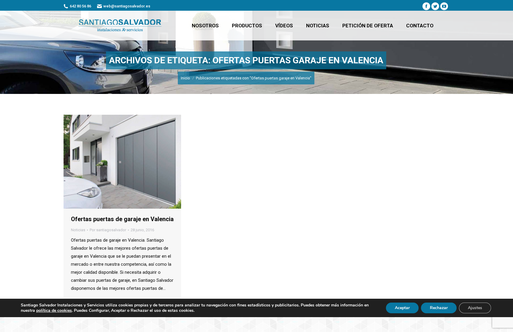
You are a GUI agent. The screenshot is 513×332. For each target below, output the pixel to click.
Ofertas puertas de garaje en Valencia (122, 219)
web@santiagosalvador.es (126, 6)
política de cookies (54, 310)
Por (108, 230)
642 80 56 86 (80, 6)
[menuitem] (205, 25)
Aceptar (402, 308)
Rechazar (439, 308)
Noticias (78, 230)
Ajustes (475, 308)
